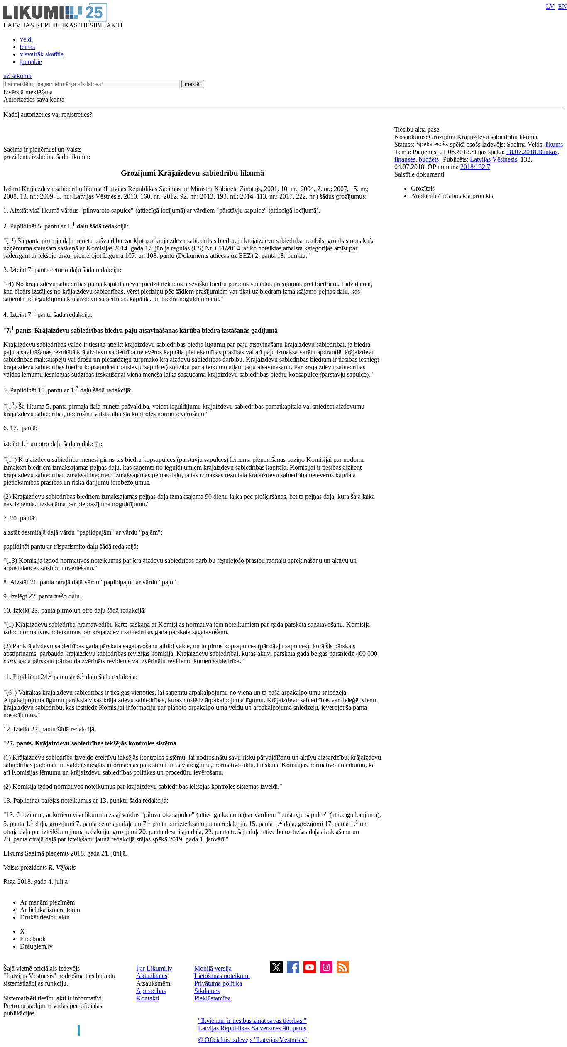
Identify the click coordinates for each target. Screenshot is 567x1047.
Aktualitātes (151, 975)
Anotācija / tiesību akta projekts (452, 195)
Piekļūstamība (212, 998)
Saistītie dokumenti (419, 174)
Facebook (33, 938)
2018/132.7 (475, 166)
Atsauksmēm (153, 983)
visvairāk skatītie (42, 54)
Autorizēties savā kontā (33, 99)
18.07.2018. (522, 151)
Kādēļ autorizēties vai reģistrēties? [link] (47, 114)
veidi (26, 39)
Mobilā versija (213, 968)
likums (554, 144)
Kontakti (147, 998)
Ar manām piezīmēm (47, 902)
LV (550, 6)
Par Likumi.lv (154, 968)
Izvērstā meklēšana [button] (28, 92)
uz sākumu (17, 75)
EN (562, 6)
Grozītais (423, 188)
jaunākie (31, 61)
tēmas (27, 46)
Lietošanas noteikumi (222, 975)
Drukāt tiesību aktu (45, 917)
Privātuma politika (218, 983)
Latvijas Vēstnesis (493, 159)
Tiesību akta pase (417, 129)
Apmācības (151, 990)
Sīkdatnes (207, 990)
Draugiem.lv (36, 946)
